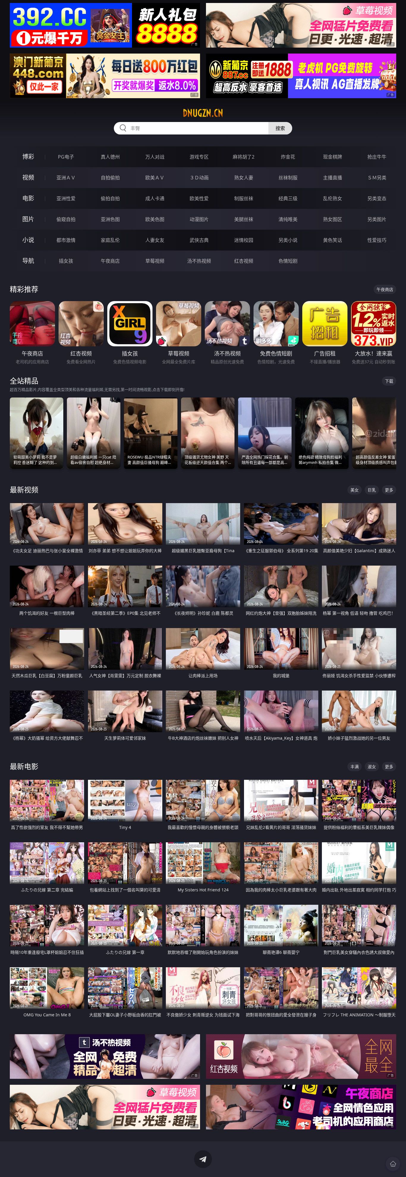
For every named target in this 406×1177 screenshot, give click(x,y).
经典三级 (288, 198)
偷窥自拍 (65, 219)
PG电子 (66, 157)
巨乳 (372, 490)
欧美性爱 (199, 198)
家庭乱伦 (110, 240)
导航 (28, 261)
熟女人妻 (243, 177)
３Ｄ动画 (199, 177)
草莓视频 (154, 261)
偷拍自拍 (110, 198)
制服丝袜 (243, 198)
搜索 (280, 128)
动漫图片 (199, 219)
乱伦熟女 (332, 198)
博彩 (28, 157)
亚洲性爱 (65, 198)
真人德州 (110, 157)
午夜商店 (110, 261)
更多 (389, 490)
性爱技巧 (376, 240)
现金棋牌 (332, 157)
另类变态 (376, 198)
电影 (28, 198)
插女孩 (66, 261)
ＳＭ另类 (376, 177)
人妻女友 (154, 240)
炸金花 (288, 157)
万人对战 (154, 157)
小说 (28, 240)
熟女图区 (332, 219)
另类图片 (376, 219)
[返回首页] (393, 1164)
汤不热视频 (199, 261)
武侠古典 (199, 240)
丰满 (354, 766)
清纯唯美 (288, 219)
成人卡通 (154, 198)
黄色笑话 (332, 240)
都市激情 (65, 240)
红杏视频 (243, 261)
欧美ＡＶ (154, 177)
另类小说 (288, 240)
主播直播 (332, 177)
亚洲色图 (110, 219)
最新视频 (24, 489)
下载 (389, 381)
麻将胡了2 (243, 157)
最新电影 (24, 766)
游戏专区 (199, 157)
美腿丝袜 (243, 219)
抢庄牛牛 (376, 157)
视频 (28, 177)
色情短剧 (288, 261)
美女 (354, 490)
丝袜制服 (288, 177)
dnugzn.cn (203, 113)
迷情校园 (243, 240)
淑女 (372, 766)
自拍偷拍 (110, 177)
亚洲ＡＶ (65, 177)
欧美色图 (154, 219)
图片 (28, 219)
